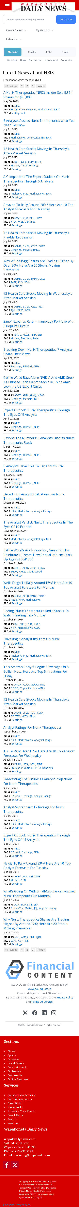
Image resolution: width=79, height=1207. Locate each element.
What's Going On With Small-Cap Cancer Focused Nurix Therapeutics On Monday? (39, 893)
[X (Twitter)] (25, 1013)
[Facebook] (35, 1013)
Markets (12, 51)
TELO (24, 165)
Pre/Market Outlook (22, 768)
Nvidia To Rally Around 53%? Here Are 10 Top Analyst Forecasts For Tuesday (37, 865)
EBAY (39, 218)
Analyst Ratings (36, 137)
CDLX (26, 684)
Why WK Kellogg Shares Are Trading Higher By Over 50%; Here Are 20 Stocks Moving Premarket (38, 265)
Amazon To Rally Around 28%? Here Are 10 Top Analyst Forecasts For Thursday (38, 207)
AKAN (17, 712)
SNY (40, 334)
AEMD (17, 246)
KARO (37, 624)
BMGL (26, 246)
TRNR (25, 940)
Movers (15, 165)
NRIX (17, 106)
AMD (25, 395)
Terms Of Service (42, 1001)
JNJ (30, 904)
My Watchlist (42, 30)
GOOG (35, 684)
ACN (25, 876)
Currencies (35, 60)
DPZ (31, 218)
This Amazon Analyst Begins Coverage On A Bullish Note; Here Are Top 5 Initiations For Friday (36, 671)
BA (16, 624)
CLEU (22, 624)
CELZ (34, 246)
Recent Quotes (14, 30)
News (23, 60)
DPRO (17, 764)
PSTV (31, 162)
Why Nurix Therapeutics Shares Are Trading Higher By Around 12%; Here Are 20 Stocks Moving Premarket (36, 924)
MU (17, 880)
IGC (40, 306)
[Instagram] (54, 1013)
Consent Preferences (17, 1205)
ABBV (17, 876)
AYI (31, 876)
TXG (36, 399)
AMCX (24, 937)
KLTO (25, 716)
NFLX (13, 221)
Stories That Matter (21, 908)
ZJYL (13, 310)
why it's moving (47, 908)
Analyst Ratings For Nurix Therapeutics (32, 727)
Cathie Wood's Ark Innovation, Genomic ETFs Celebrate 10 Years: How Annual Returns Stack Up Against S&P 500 (37, 554)
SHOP (14, 571)
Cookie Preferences (42, 1191)
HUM (32, 712)
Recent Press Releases (23, 109)
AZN (16, 904)
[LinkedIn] (44, 1013)
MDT (39, 764)
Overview (12, 60)
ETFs (48, 51)
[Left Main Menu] (7, 5)
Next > (41, 86)
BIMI (32, 937)
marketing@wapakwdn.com (32, 1155)
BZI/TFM (15, 716)
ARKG (25, 568)
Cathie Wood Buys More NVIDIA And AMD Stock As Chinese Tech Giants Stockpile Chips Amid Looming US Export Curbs (38, 382)
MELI (42, 684)
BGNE (24, 904)
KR (12, 880)
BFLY (25, 712)
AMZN (17, 218)
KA (19, 940)
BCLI (16, 162)
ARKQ (33, 395)
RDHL (38, 162)
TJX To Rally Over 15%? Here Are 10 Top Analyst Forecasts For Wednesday (39, 753)
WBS (20, 221)
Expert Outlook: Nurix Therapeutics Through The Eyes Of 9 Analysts (36, 412)
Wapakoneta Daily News (46, 1181)
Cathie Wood (34, 571)
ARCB (25, 596)
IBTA (25, 764)
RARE (13, 282)
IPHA (29, 624)
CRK (25, 218)
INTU (32, 764)
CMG (37, 876)
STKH (27, 282)
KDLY (40, 712)
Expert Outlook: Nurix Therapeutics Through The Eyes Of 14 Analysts (36, 837)
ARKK (33, 568)
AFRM (17, 596)
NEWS (26, 334)
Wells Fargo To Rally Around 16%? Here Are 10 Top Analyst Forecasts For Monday (37, 585)
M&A (36, 338)
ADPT (17, 395)
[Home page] (43, 6)
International (51, 60)
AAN (16, 937)
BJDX (39, 937)
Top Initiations (28, 688)
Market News (45, 109)
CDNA (41, 568)
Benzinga (17, 141)
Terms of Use (25, 1188)
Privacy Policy (65, 997)
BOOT (42, 596)
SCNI (13, 940)
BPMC (17, 334)
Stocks (32, 51)
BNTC (33, 596)
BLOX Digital (36, 1197)
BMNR (34, 278)
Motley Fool (18, 113)
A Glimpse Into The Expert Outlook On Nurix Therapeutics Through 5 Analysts (36, 178)
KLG (20, 282)
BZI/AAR (27, 366)
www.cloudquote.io (39, 989)
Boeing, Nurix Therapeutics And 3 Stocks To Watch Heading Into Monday (36, 613)
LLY (36, 904)
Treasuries (66, 60)
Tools (65, 51)
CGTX (41, 246)
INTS (27, 310)
